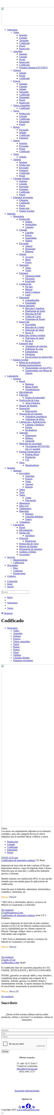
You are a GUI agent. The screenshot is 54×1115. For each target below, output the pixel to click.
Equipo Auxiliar (26, 211)
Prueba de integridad (35, 397)
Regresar (8, 613)
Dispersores (30, 435)
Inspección (24, 48)
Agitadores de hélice (35, 419)
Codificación (25, 284)
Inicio (10, 597)
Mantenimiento (20, 560)
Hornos (28, 427)
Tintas (22, 495)
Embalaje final (26, 343)
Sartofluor (30, 535)
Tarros (16, 111)
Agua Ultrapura (32, 403)
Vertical (28, 246)
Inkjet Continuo (32, 292)
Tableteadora (25, 508)
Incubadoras (31, 430)
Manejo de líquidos (28, 405)
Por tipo (29, 286)
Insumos (23, 35)
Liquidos (29, 227)
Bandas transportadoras (30, 365)
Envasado (23, 129)
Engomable (30, 303)
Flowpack (30, 278)
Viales (16, 32)
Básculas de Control (34, 327)
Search (10, 586)
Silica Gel (23, 506)
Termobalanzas (32, 389)
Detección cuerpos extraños (32, 335)
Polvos (28, 235)
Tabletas (17, 159)
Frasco (28, 262)
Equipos (17, 378)
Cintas (28, 497)
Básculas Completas (34, 308)
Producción (24, 219)
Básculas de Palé (33, 313)
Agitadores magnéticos (36, 416)
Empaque (23, 138)
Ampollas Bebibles (34, 516)
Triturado (23, 432)
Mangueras (24, 503)
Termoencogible (32, 276)
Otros (21, 462)
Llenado (23, 38)
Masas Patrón (31, 386)
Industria (11, 213)
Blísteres (29, 514)
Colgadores (24, 522)
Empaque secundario (23, 197)
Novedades (12, 565)
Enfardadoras (31, 351)
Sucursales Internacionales (27, 1090)
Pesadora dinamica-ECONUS (33, 67)
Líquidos (29, 232)
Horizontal (30, 249)
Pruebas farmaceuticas (29, 451)
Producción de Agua (29, 543)
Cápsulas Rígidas (21, 178)
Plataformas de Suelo (35, 311)
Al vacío (29, 257)
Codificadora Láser (10, 962)
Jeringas (17, 70)
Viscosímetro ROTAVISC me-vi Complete (37, 447)
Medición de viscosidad (30, 443)
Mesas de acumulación (30, 362)
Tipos (21, 492)
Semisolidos (31, 224)
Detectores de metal (34, 330)
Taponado (24, 40)
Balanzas (29, 384)
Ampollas (17, 51)
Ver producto (7, 910)
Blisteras (29, 251)
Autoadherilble (32, 300)
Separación (24, 408)
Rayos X (29, 332)
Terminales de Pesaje (35, 319)
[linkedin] (34, 1107)
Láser (27, 295)
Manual (28, 289)
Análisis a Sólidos (27, 552)
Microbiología (26, 392)
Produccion (24, 113)
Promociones (19, 573)
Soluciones (12, 29)
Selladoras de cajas (34, 349)
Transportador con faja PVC (38, 368)
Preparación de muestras (30, 414)
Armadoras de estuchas (36, 346)
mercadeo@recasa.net (27, 1069)
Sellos (22, 489)
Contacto (11, 576)
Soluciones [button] (12, 628)
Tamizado (29, 441)
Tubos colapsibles (21, 105)
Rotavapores (31, 411)
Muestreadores (32, 465)
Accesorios (24, 554)
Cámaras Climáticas (34, 424)
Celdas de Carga (33, 316)
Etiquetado (24, 97)
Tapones (29, 484)
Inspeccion (24, 62)
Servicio (11, 557)
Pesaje (22, 46)
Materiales (24, 511)
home (9, 584)
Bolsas (16, 127)
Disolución (30, 457)
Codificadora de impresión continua (18, 860)
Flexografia (30, 500)
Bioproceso (30, 541)
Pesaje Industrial (27, 305)
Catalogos (18, 570)
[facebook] (29, 1106)
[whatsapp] (20, 1107)
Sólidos (28, 221)
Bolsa (28, 259)
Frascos (16, 81)
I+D (27, 460)
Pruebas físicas (32, 454)
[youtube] (23, 1107)
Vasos (16, 154)
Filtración (23, 395)
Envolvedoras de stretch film (38, 357)
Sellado (22, 73)
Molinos (29, 438)
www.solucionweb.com (28, 1109)
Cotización (12, 581)
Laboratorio (12, 376)
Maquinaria (18, 216)
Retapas (29, 487)
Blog (15, 568)
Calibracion (18, 562)
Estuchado (30, 281)
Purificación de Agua (29, 400)
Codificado (24, 43)
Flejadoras (30, 354)
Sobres (16, 140)
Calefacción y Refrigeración (32, 422)
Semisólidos (31, 238)
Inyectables (30, 324)
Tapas (28, 267)
